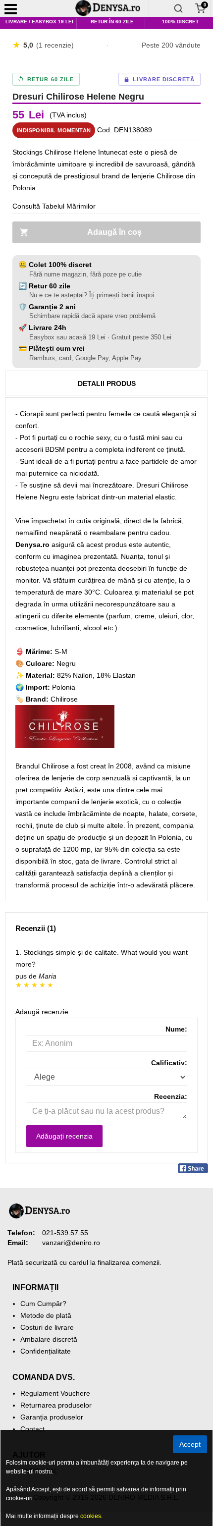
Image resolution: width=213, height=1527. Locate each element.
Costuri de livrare (47, 1327)
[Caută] (178, 8)
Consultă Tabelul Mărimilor (54, 206)
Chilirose (64, 699)
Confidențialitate (45, 1351)
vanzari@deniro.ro (71, 1243)
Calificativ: (169, 1063)
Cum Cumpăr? (43, 1304)
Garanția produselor (51, 1417)
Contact (32, 1429)
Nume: (176, 1029)
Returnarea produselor (56, 1405)
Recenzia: (170, 1096)
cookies (90, 1516)
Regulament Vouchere (55, 1393)
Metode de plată (45, 1315)
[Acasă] (111, 8)
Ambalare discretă (48, 1339)
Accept (190, 1444)
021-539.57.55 (65, 1233)
